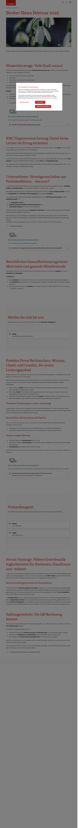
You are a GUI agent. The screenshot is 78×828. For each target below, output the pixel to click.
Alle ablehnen (40, 102)
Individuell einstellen (24, 102)
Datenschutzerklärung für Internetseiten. (49, 98)
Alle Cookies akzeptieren (43, 106)
